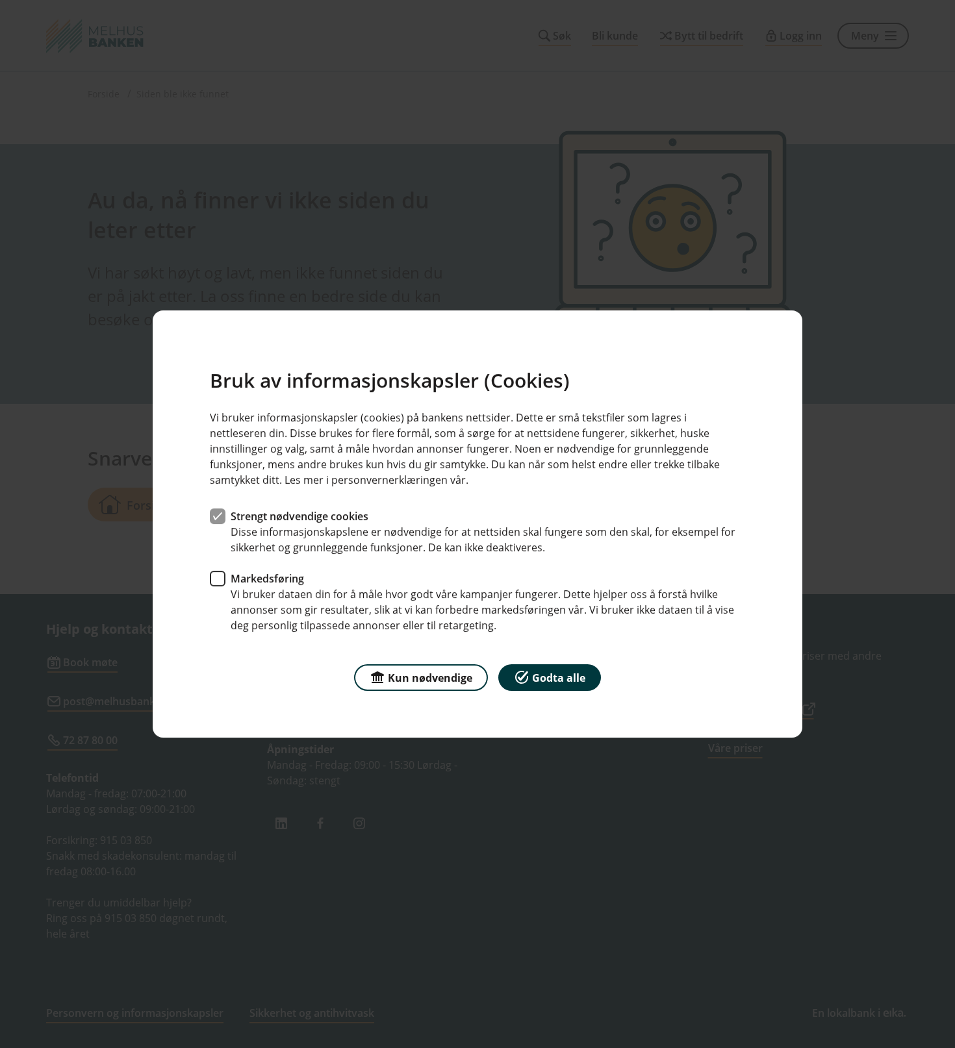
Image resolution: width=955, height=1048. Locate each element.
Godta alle (558, 678)
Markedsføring (267, 578)
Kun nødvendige (430, 678)
